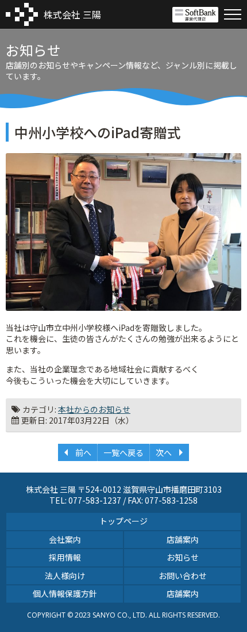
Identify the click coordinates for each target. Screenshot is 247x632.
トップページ (123, 521)
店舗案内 (183, 539)
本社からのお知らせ (94, 409)
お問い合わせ (183, 575)
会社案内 (65, 539)
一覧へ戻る (123, 452)
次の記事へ (169, 452)
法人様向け (65, 575)
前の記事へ (78, 452)
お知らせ (183, 557)
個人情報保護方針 (65, 593)
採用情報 (65, 557)
